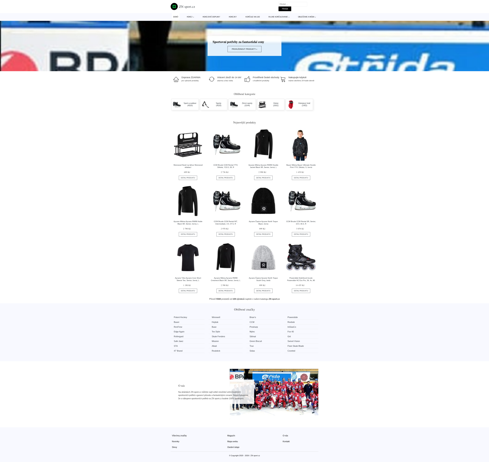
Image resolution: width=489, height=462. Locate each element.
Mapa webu (232, 441)
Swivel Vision (294, 341)
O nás (285, 436)
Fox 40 (291, 332)
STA (176, 346)
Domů (175, 17)
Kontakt (286, 441)
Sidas (252, 351)
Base (214, 327)
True (252, 346)
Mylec (252, 332)
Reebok (291, 322)
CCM (252, 322)
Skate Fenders (218, 336)
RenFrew (178, 327)
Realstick (216, 351)
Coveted (291, 351)
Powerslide (293, 317)
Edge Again (179, 332)
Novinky (175, 441)
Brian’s (253, 317)
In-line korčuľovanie (278, 17)
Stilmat (253, 336)
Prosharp (254, 327)
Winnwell (216, 317)
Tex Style (216, 332)
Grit (289, 336)
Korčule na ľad (253, 17)
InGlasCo (292, 327)
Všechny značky (179, 436)
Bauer (176, 322)
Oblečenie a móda (306, 17)
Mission (215, 341)
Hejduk (215, 322)
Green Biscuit (256, 341)
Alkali (214, 346)
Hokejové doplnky (211, 17)
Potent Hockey (180, 317)
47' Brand (178, 351)
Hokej (189, 17)
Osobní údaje (233, 447)
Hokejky (233, 17)
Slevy (174, 447)
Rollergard (178, 336)
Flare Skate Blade (296, 346)
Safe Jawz (178, 341)
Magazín (231, 436)
